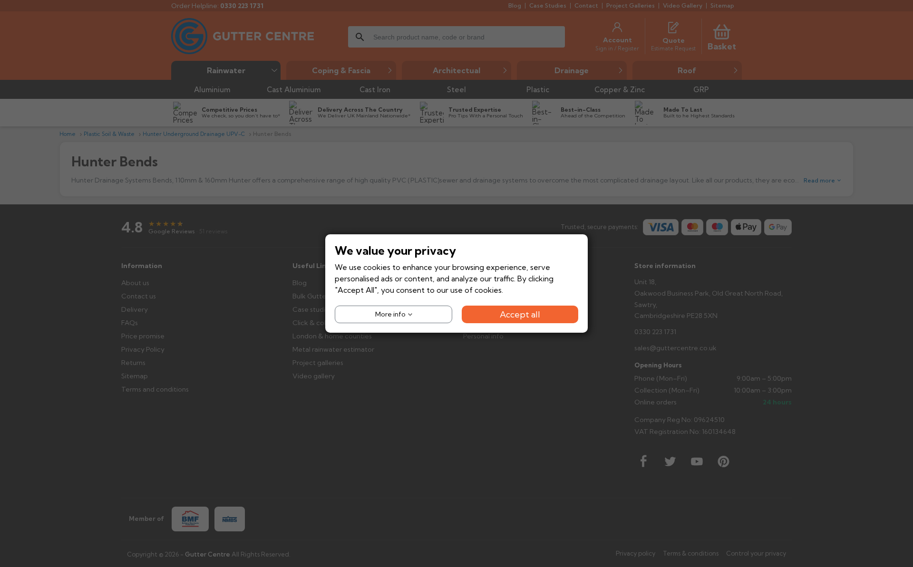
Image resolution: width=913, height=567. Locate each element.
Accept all (520, 314)
